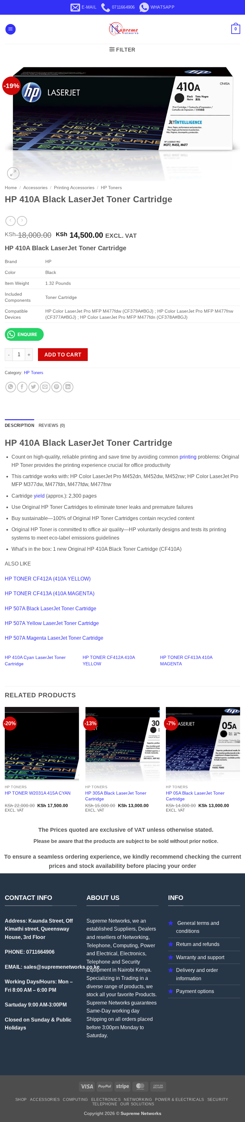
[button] (10, 29)
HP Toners (111, 187)
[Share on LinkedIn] (68, 387)
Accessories (35, 187)
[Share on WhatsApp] (10, 387)
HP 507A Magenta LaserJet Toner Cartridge (54, 638)
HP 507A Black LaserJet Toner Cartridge (50, 608)
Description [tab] (19, 425)
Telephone (104, 1104)
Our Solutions (137, 1104)
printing (188, 457)
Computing (75, 1099)
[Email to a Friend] (45, 387)
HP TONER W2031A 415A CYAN (38, 793)
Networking (138, 1099)
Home (11, 187)
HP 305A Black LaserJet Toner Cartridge (115, 796)
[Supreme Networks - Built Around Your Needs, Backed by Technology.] (122, 29)
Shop (21, 1099)
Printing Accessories (74, 187)
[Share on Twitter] (33, 387)
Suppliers (125, 929)
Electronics (106, 1099)
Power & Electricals (179, 1099)
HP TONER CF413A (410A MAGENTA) (49, 593)
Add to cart (63, 354)
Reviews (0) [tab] (52, 425)
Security (217, 1099)
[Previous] (5, 765)
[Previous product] (22, 221)
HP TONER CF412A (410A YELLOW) (48, 578)
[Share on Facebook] (22, 387)
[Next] (240, 765)
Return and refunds (197, 944)
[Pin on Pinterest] (56, 387)
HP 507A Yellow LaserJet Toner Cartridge (52, 623)
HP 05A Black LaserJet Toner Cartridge (195, 796)
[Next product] (10, 221)
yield (39, 496)
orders (129, 1019)
